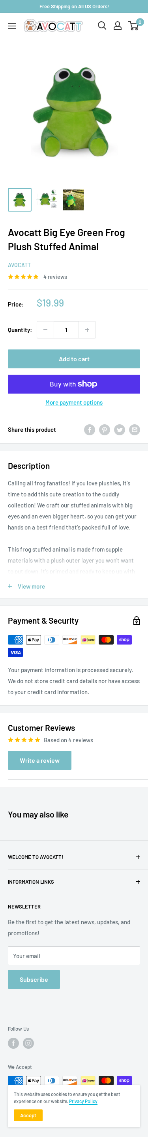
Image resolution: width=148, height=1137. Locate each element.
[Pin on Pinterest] (104, 429)
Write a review (40, 760)
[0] (134, 25)
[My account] (118, 25)
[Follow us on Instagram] (28, 1043)
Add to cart (74, 358)
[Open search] (102, 25)
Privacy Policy (83, 1101)
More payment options (74, 402)
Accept (28, 1115)
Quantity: (20, 329)
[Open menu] (12, 26)
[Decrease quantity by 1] (45, 329)
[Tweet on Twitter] (119, 429)
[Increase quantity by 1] (87, 329)
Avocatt (19, 265)
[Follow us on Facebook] (13, 1043)
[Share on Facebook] (89, 429)
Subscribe (34, 979)
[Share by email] (134, 429)
